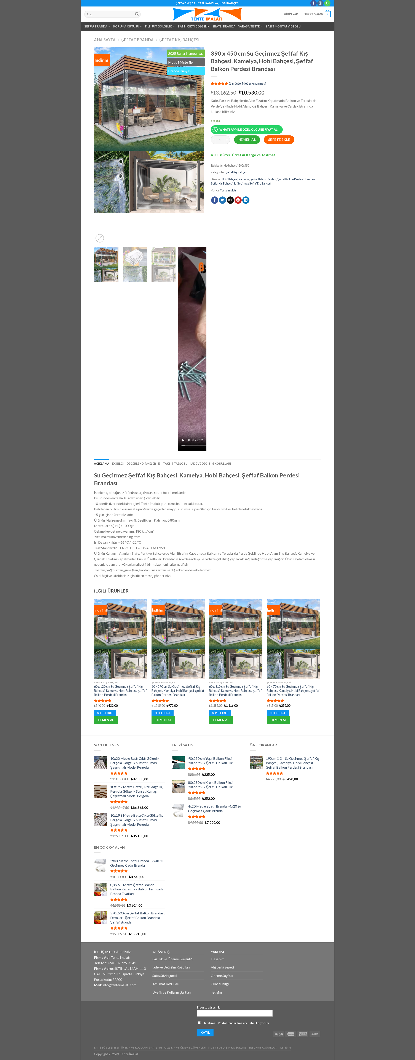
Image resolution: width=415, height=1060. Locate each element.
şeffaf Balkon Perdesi (263, 179)
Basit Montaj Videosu (283, 26)
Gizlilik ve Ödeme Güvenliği (172, 959)
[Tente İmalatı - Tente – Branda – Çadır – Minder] (207, 14)
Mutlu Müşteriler (181, 62)
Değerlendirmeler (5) (143, 463)
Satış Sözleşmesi (164, 975)
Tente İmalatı (228, 190)
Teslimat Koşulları (165, 984)
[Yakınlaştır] (100, 238)
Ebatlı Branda (224, 26)
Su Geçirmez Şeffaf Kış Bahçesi (252, 183)
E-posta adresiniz (208, 1007)
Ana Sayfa (105, 39)
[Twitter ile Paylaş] (222, 200)
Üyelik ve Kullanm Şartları (171, 992)
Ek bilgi (118, 463)
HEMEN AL (247, 139)
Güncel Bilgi (220, 984)
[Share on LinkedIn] (245, 200)
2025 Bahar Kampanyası (186, 53)
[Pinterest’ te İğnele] (238, 200)
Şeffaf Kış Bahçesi (179, 39)
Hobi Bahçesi (230, 179)
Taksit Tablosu (175, 463)
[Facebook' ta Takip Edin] (313, 3)
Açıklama (101, 463)
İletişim (216, 992)
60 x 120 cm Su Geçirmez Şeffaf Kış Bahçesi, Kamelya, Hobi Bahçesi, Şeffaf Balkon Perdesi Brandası (120, 690)
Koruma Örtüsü (126, 26)
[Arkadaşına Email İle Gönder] (230, 200)
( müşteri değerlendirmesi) (248, 83)
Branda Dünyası (180, 71)
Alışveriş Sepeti (222, 967)
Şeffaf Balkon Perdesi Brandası (296, 179)
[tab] (101, 463)
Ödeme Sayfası (222, 975)
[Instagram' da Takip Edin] (320, 3)
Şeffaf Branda (95, 26)
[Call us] (327, 3)
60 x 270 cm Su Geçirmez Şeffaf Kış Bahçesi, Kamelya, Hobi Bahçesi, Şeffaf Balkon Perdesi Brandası (178, 690)
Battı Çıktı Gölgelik (194, 26)
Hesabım (217, 959)
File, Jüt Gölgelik (158, 26)
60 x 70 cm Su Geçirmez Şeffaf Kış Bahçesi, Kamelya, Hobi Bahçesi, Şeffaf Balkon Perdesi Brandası (293, 690)
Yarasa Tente (249, 26)
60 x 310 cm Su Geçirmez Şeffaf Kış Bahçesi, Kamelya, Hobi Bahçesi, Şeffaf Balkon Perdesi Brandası (235, 690)
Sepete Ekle (279, 139)
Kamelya (244, 179)
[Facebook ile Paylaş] (214, 200)
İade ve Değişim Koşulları (210, 463)
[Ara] (136, 14)
